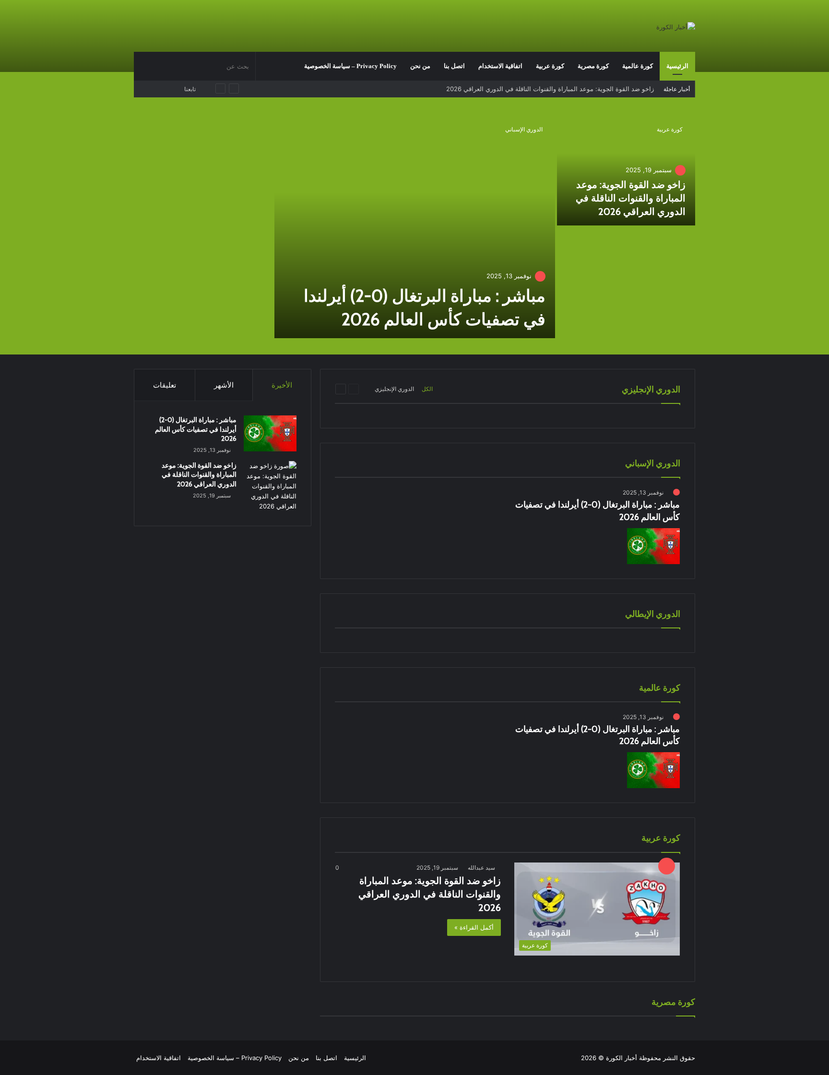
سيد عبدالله (481, 867)
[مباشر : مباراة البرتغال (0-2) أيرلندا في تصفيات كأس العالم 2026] (414, 226)
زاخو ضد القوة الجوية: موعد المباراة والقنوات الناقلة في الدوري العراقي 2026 (550, 89)
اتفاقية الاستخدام (500, 66)
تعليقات (164, 385)
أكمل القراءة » (474, 927)
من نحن (420, 66)
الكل (427, 388)
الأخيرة (282, 385)
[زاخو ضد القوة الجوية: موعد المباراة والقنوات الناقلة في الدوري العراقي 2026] (626, 170)
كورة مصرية (593, 66)
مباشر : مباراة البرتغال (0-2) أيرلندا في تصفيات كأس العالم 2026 (196, 429)
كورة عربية (550, 66)
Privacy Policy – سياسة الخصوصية (350, 66)
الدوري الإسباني (524, 129)
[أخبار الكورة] (675, 27)
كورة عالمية (637, 66)
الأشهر (224, 385)
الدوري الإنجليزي (394, 388)
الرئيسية (677, 66)
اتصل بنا (454, 66)
